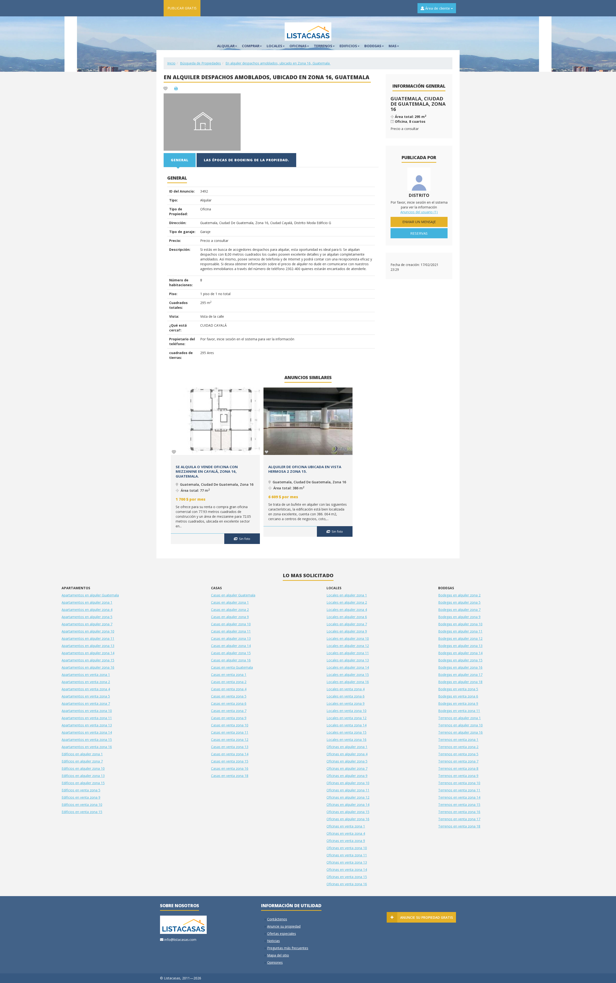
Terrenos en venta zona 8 (458, 768)
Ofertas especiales (281, 933)
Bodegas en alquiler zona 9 (459, 616)
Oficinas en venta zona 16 (347, 884)
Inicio (171, 63)
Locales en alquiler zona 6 (347, 616)
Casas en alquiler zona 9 (230, 616)
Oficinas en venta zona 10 (347, 848)
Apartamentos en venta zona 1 (86, 674)
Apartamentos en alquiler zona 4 (87, 609)
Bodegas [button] (372, 45)
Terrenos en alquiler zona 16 (460, 732)
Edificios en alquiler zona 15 (83, 783)
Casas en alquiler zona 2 (230, 609)
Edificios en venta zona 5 (81, 790)
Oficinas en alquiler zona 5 (347, 761)
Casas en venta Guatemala (232, 667)
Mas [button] (393, 45)
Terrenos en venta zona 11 (459, 790)
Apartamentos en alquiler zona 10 (88, 631)
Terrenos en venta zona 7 (458, 761)
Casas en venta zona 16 (229, 768)
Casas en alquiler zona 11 (231, 631)
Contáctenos (277, 919)
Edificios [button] (348, 45)
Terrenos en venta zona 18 (459, 826)
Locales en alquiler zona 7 (347, 624)
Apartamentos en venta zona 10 (87, 710)
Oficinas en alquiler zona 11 (348, 790)
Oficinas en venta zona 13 (347, 862)
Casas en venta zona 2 (228, 681)
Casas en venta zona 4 (228, 689)
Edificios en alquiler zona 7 (82, 761)
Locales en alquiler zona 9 (347, 631)
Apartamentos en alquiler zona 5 (87, 616)
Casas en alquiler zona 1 (230, 602)
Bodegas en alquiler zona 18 (460, 681)
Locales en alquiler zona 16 (348, 681)
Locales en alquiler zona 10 (348, 638)
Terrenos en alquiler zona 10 (460, 725)
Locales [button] (274, 45)
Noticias (273, 940)
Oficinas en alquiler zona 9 (347, 775)
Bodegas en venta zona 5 (458, 689)
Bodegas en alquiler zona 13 (460, 645)
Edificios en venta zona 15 (82, 811)
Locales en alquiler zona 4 (347, 609)
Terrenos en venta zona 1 (458, 739)
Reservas (419, 233)
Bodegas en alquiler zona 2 (459, 595)
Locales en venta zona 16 (346, 739)
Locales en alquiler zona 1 (347, 595)
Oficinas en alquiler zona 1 (347, 746)
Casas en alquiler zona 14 (231, 645)
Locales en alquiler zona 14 (348, 667)
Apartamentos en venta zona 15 (87, 739)
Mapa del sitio (278, 955)
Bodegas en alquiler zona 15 (460, 660)
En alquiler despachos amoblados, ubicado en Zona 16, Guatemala (278, 63)
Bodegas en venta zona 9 (458, 703)
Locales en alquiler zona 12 (348, 645)
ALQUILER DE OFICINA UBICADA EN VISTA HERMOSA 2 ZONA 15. (304, 469)
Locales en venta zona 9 (346, 703)
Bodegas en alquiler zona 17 (460, 674)
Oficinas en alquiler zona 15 (348, 811)
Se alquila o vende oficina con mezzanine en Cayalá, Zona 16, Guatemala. (207, 471)
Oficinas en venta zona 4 (346, 833)
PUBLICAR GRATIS (182, 8)
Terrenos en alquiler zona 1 (459, 718)
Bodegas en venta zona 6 (458, 696)
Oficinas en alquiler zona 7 (347, 768)
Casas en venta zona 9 (228, 718)
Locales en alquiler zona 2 (347, 602)
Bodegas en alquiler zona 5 (459, 602)
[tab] (180, 160)
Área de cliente (437, 8)
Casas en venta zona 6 (228, 703)
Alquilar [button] (226, 45)
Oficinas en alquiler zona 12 (348, 797)
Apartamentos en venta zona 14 (87, 732)
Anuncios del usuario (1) (419, 212)
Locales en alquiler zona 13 (348, 660)
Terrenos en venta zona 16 (459, 811)
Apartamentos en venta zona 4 (86, 689)
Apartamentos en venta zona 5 (86, 696)
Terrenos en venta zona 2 (458, 746)
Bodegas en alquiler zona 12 (460, 638)
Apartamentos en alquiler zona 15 (88, 660)
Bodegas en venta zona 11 (459, 710)
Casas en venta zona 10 (229, 725)
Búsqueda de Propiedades (200, 63)
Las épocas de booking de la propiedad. (246, 160)
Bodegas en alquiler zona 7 (459, 609)
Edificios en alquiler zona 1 (82, 754)
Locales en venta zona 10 (346, 710)
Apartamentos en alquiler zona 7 (87, 624)
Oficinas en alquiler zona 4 (347, 754)
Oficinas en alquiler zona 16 (348, 819)
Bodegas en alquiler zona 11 (460, 631)
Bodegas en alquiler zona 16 (460, 667)
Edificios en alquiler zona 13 (83, 775)
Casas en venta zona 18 (229, 775)
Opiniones (275, 962)
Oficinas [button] (298, 45)
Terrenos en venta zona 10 (459, 783)
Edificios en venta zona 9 (81, 797)
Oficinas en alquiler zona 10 (348, 783)
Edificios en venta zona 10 (82, 804)
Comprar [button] (250, 45)
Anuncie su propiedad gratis (426, 917)
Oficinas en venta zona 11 (347, 855)
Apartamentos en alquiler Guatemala (90, 595)
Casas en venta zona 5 (228, 696)
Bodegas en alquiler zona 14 (460, 653)
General (179, 160)
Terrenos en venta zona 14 (459, 797)
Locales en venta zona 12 (346, 718)
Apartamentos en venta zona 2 (86, 681)
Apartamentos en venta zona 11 (87, 718)
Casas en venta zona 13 (229, 746)
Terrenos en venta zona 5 (458, 754)
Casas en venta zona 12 (229, 739)
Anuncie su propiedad (284, 926)
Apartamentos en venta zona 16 (87, 746)
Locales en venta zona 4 (346, 689)
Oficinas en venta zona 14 (347, 869)
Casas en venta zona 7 (228, 710)
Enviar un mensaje (419, 222)
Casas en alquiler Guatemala (233, 595)
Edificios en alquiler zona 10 (83, 768)
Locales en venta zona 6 (346, 696)
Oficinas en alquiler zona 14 (348, 804)
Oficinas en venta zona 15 (347, 876)
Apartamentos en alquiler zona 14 (88, 653)
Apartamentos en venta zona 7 (86, 703)
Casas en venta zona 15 (229, 761)
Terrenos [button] (323, 45)
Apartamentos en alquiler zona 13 (88, 645)
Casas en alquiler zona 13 (231, 638)
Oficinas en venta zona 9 (346, 840)
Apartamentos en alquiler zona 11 (88, 638)
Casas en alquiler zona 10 (231, 624)
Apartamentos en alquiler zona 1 (87, 602)
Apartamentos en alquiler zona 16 (88, 667)
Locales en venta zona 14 (346, 725)
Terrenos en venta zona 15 (459, 804)
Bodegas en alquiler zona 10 (460, 624)
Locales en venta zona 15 (346, 732)
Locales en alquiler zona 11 (348, 653)
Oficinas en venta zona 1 (346, 826)
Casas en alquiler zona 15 (231, 653)
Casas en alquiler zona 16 (231, 660)
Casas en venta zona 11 (229, 732)
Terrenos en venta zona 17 (459, 819)
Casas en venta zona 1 (228, 674)
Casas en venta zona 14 (229, 754)
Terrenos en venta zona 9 (458, 775)
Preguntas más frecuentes (287, 948)
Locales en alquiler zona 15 (348, 674)
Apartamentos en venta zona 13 (87, 725)
